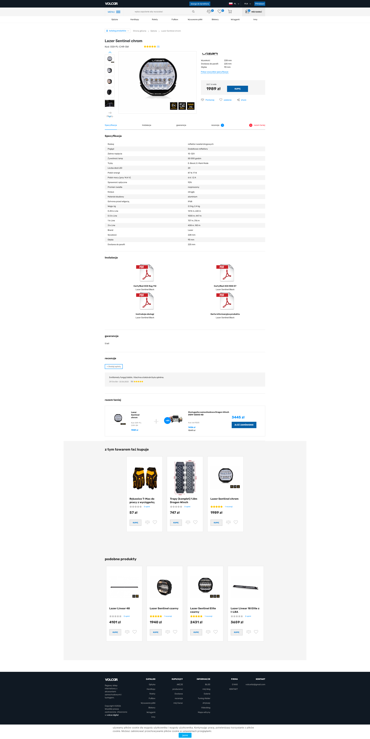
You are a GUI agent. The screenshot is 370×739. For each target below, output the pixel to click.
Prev (106, 51)
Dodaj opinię (114, 366)
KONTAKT (233, 689)
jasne (185, 735)
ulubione (228, 100)
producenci (177, 689)
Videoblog (205, 707)
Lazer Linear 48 (119, 608)
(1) (158, 46)
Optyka (114, 19)
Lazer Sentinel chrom (224, 498)
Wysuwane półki (195, 19)
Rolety (155, 19)
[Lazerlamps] (210, 55)
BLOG (207, 684)
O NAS (235, 684)
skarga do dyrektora (200, 4)
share (243, 100)
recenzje (179, 698)
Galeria (207, 694)
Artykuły (206, 703)
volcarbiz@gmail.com (255, 684)
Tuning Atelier (204, 698)
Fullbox (175, 19)
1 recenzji (229, 507)
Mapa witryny (204, 712)
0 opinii (147, 507)
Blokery (151, 707)
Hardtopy (134, 19)
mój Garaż (256, 12)
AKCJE (180, 684)
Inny (153, 717)
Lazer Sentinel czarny (164, 608)
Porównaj (210, 100)
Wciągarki (151, 712)
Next (106, 115)
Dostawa (179, 694)
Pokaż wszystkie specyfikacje (214, 72)
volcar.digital (113, 715)
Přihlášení (259, 4)
